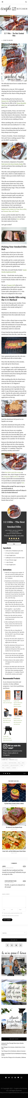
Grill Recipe (5, 765)
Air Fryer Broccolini (20, 209)
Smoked (8, 767)
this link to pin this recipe (13, 472)
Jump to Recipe (8, 40)
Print (14, 544)
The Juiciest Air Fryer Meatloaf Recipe (14, 827)
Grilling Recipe (14, 765)
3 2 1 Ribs (4, 762)
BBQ (19, 762)
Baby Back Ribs (12, 762)
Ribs (3, 767)
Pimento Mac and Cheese (11, 211)
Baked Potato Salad (7, 209)
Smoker (14, 767)
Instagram (6, 755)
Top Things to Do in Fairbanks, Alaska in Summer (13, 1051)
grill (23, 762)
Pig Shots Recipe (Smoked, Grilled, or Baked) (14, 803)
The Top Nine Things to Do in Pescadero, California (13, 1057)
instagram (6, 476)
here (18, 219)
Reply (24, 866)
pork (22, 765)
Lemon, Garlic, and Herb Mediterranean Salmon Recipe (14, 851)
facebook (16, 476)
